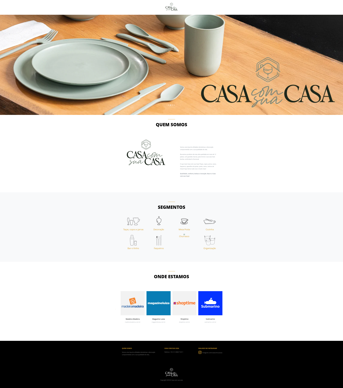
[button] (168, 105)
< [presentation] (115, 309)
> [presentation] (227, 309)
